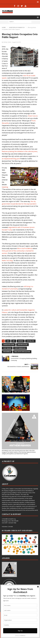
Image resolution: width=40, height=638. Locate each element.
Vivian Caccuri (32, 116)
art (14, 341)
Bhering (20, 341)
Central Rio (30, 341)
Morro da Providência (24, 248)
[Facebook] (14, 6)
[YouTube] (25, 6)
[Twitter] (21, 6)
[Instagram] (18, 6)
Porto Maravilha (20, 348)
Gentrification (22, 344)
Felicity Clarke (7, 42)
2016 (8, 341)
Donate (11, 526)
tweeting (5, 187)
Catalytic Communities (15, 489)
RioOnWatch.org (6, 496)
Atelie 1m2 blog (7, 260)
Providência (7, 352)
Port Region (7, 348)
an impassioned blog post (11, 159)
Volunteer (4, 526)
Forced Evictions (8, 344)
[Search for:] (20, 21)
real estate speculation (22, 352)
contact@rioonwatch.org (9, 519)
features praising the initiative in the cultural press (19, 151)
